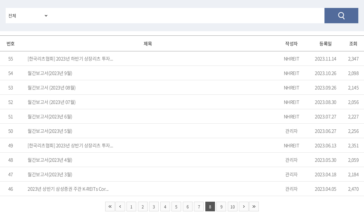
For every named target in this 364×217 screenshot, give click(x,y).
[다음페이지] (244, 206)
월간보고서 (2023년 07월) (52, 101)
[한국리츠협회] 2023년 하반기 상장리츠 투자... (70, 58)
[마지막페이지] (254, 206)
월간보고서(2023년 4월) (50, 159)
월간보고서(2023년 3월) (50, 174)
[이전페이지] (120, 206)
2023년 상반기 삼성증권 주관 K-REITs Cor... (68, 188)
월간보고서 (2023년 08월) (52, 87)
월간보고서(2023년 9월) (50, 72)
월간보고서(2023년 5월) (50, 130)
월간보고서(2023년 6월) (50, 116)
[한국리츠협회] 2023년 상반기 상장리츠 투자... (70, 145)
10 (232, 206)
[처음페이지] (110, 206)
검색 (341, 15)
